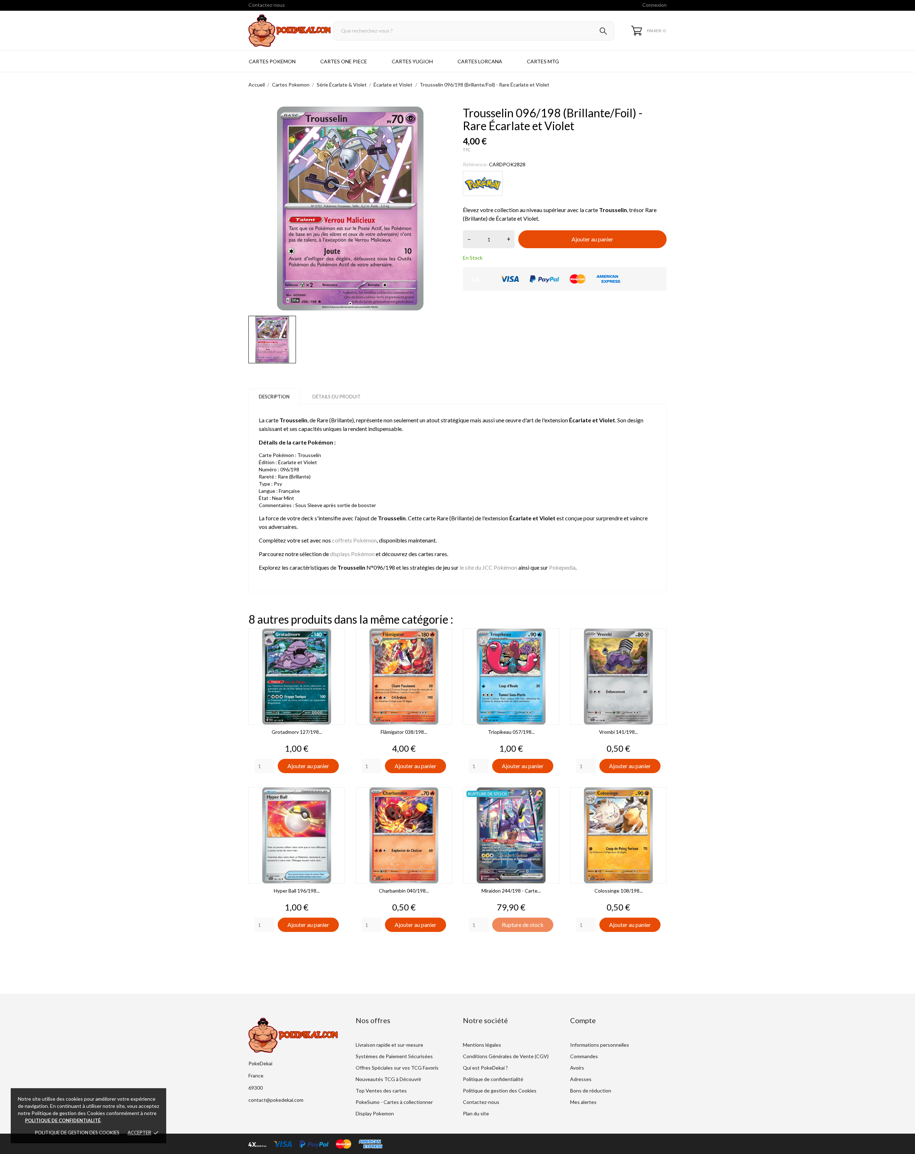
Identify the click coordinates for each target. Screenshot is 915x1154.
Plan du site (476, 1113)
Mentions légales (482, 1045)
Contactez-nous (266, 5)
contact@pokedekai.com (275, 1100)
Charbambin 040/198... (404, 891)
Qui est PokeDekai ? (485, 1068)
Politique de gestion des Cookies (77, 1132)
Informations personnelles (599, 1045)
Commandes (584, 1056)
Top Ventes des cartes (381, 1090)
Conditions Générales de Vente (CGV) (506, 1056)
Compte (583, 1020)
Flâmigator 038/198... (404, 732)
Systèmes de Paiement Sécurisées (394, 1056)
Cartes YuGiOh (412, 61)
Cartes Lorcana (480, 61)
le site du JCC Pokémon (488, 567)
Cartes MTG (543, 61)
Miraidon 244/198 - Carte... (511, 891)
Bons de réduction (590, 1090)
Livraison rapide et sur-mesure (389, 1045)
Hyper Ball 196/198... (297, 891)
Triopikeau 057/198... (511, 732)
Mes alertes (583, 1102)
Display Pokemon (375, 1113)
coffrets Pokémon (354, 540)
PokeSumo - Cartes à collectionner (394, 1102)
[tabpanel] (350, 208)
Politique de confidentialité (493, 1079)
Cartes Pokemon (272, 61)
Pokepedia (562, 567)
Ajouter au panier (592, 239)
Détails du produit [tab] (336, 396)
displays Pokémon (352, 553)
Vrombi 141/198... (618, 732)
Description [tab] (274, 396)
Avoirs (577, 1068)
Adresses (581, 1079)
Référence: (475, 164)
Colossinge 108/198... (618, 891)
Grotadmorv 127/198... (297, 732)
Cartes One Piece (343, 61)
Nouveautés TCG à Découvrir (388, 1079)
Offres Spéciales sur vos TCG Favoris (397, 1068)
